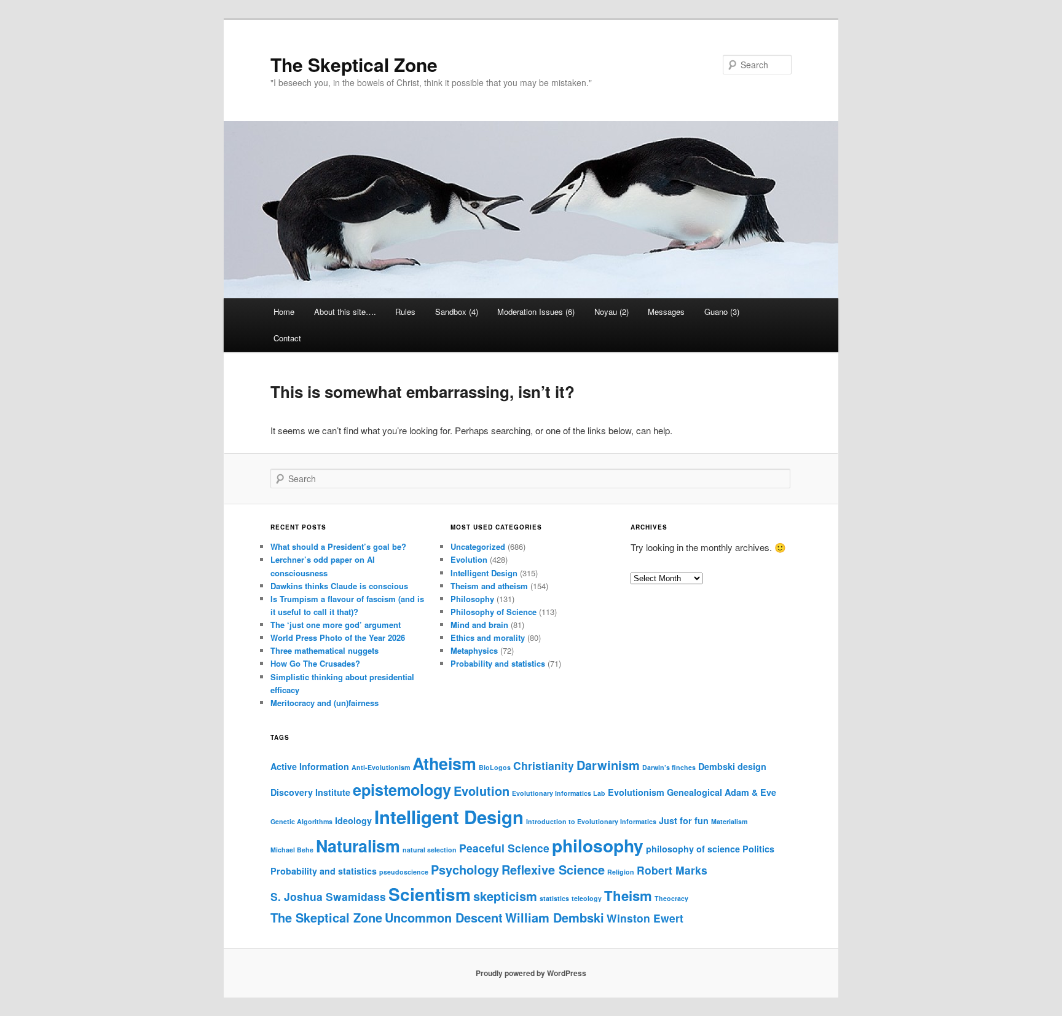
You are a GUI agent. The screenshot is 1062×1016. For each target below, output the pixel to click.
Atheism (444, 763)
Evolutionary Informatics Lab (558, 793)
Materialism (729, 821)
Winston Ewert (645, 918)
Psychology (465, 869)
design (752, 766)
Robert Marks (672, 870)
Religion (620, 871)
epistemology (402, 790)
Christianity (543, 765)
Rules (405, 311)
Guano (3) (721, 311)
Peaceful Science (504, 847)
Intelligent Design (483, 573)
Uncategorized (477, 546)
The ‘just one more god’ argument (335, 624)
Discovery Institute (310, 792)
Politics (758, 849)
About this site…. (345, 311)
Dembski (716, 766)
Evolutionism (636, 792)
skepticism (505, 896)
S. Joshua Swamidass (328, 896)
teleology (587, 898)
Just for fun (684, 820)
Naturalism (358, 845)
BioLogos (495, 767)
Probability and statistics (497, 663)
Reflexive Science (553, 869)
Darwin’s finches (669, 767)
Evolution (468, 559)
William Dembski (554, 917)
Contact (287, 338)
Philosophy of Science (493, 611)
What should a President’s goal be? (338, 546)
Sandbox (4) (456, 311)
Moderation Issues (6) (536, 311)
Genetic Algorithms (301, 821)
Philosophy (472, 599)
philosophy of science (693, 849)
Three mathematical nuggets (324, 650)
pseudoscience (403, 871)
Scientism (429, 894)
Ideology (353, 820)
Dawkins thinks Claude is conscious (339, 586)
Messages (666, 311)
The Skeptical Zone (354, 64)
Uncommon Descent (444, 917)
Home (283, 311)
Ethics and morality (487, 637)
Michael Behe (291, 849)
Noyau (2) (611, 311)
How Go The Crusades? (315, 663)
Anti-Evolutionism (381, 767)
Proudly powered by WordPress (531, 972)
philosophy (597, 845)
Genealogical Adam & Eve (721, 792)
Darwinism (608, 765)
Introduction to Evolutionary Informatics (591, 821)
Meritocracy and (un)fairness (324, 702)
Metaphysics (474, 650)
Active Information (309, 766)
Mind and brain (479, 624)
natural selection (430, 849)
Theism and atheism (489, 586)
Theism (628, 895)
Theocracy (671, 898)
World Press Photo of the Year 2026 (337, 637)
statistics (554, 898)
